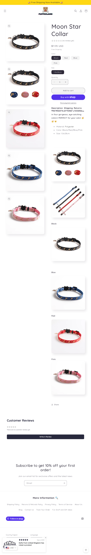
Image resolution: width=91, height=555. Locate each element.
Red (66, 58)
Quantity (54, 77)
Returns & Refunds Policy (32, 504)
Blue (75, 58)
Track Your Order (43, 510)
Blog (20, 510)
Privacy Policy (50, 504)
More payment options (68, 103)
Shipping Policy (13, 504)
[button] (5, 11)
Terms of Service (65, 504)
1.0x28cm (58, 72)
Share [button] (56, 405)
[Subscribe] (64, 483)
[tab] (57, 108)
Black (56, 58)
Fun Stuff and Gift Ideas (62, 510)
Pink (55, 63)
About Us (78, 504)
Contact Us (29, 510)
